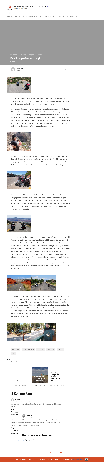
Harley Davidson (28, 349)
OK (86, 459)
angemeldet (20, 440)
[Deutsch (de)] (45, 7)
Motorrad (32, 55)
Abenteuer (15, 349)
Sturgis (60, 349)
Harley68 (29, 415)
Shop (44, 16)
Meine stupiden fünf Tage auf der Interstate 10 (39, 378)
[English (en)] (48, 7)
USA (13, 354)
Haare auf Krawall (71, 16)
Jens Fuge (41, 349)
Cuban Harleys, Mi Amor (56, 16)
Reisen (40, 55)
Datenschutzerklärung (78, 459)
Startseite (10, 16)
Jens (18, 70)
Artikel (17, 16)
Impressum (45, 453)
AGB (60, 453)
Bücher (38, 16)
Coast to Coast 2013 (18, 55)
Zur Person (30, 16)
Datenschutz (54, 453)
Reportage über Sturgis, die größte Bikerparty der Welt (56, 376)
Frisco (18, 380)
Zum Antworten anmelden (15, 412)
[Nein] (102, 459)
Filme (23, 16)
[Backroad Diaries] (20, 13)
